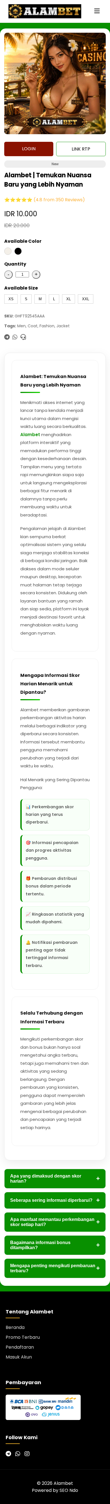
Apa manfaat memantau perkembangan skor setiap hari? (55, 1222)
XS (11, 299)
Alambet (30, 435)
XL (68, 299)
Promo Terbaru (23, 1337)
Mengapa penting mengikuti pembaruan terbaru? (55, 1268)
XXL (85, 299)
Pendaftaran (20, 1347)
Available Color (22, 241)
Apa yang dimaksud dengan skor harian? (55, 1178)
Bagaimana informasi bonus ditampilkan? (55, 1245)
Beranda (15, 1327)
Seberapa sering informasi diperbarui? (55, 1200)
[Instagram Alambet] (27, 1454)
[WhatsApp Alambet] (17, 1454)
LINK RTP (81, 149)
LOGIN (29, 148)
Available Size (21, 288)
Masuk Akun (19, 1357)
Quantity (15, 264)
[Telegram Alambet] (8, 1454)
